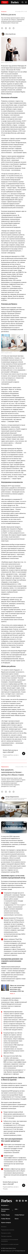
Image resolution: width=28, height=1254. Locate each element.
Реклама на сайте (6, 1233)
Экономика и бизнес (5, 1210)
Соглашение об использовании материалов (9, 1240)
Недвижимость (5, 766)
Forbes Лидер (5, 1215)
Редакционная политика (7, 1230)
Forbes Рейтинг (19, 1215)
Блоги (16, 1218)
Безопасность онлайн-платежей (9, 1244)
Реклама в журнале (6, 1236)
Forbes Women (5, 1218)
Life (16, 1209)
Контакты (3, 1226)
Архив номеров (6, 1222)
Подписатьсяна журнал (4, 2)
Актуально (3, 11)
